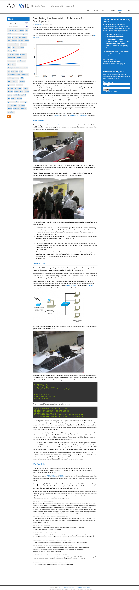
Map (9, 71)
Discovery (11, 44)
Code (9, 37)
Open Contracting (13, 81)
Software (19, 98)
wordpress (16, 108)
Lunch (9, 64)
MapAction (14, 71)
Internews (19, 57)
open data (22, 81)
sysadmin (10, 102)
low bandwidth (12, 61)
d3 (12, 37)
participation (18, 88)
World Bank (11, 112)
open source (11, 85)
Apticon (14, 30)
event (9, 47)
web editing (22, 105)
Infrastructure (11, 57)
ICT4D (15, 51)
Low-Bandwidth (21, 61)
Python (13, 98)
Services (104, 10)
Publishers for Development (78, 115)
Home (88, 10)
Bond (26, 30)
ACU (66, 115)
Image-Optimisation (13, 54)
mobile (21, 71)
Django (17, 44)
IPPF (25, 57)
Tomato (90, 285)
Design (27, 40)
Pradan (27, 91)
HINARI (53, 476)
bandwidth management (60, 125)
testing (17, 102)
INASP (57, 115)
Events (14, 47)
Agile (9, 30)
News (17, 78)
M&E (13, 64)
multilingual (11, 78)
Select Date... (13, 23)
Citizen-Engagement (21, 34)
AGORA (61, 476)
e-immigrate (23, 44)
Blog (120, 10)
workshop (23, 108)
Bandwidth (21, 30)
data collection (23, 37)
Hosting (10, 51)
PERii (48, 476)
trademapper (23, 102)
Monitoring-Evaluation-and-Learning (18, 74)
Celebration (11, 34)
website (10, 108)
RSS (9, 116)
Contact (127, 10)
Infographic (23, 54)
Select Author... (13, 27)
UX (8, 105)
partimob (25, 88)
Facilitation (21, 47)
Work (96, 10)
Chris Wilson (39, 24)
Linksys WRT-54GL (71, 285)
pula (9, 98)
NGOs (22, 78)
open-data (10, 88)
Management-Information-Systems (18, 68)
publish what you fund (19, 95)
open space (19, 85)
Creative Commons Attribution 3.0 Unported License (72, 587)
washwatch (14, 105)
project (10, 95)
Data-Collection (12, 40)
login (88, 587)
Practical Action (18, 91)
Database (20, 40)
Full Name (106, 86)
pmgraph (10, 91)
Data (16, 37)
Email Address (108, 82)
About (113, 10)
